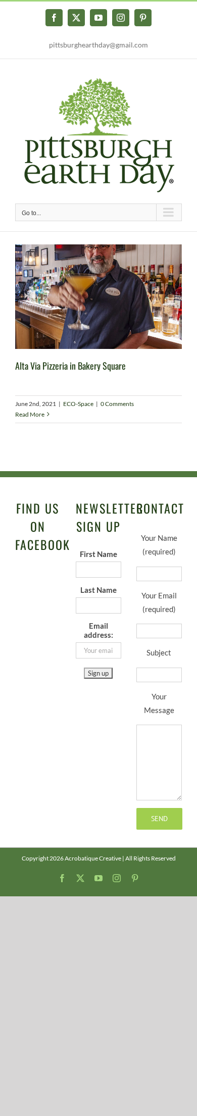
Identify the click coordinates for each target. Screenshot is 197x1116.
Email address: (98, 630)
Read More (29, 414)
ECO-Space (78, 404)
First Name (98, 554)
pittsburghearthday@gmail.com (98, 44)
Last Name (98, 589)
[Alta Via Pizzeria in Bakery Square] (98, 296)
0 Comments (117, 404)
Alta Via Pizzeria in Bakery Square (70, 365)
